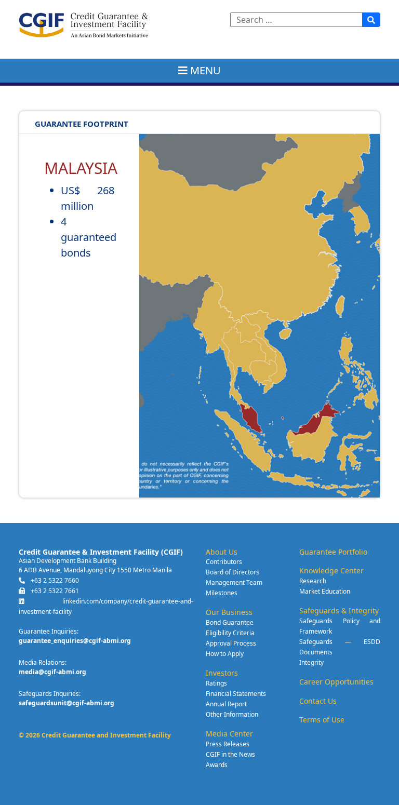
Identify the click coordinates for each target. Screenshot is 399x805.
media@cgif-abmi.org (52, 671)
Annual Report (226, 704)
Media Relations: (42, 662)
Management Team (234, 582)
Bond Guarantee (230, 622)
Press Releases (227, 744)
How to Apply (225, 653)
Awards (217, 764)
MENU (203, 70)
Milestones (221, 592)
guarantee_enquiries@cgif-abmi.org (75, 640)
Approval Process (231, 643)
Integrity (311, 662)
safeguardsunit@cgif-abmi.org (66, 703)
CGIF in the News (230, 754)
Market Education (324, 591)
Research (312, 580)
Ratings (216, 683)
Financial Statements (236, 693)
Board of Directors (232, 572)
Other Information (232, 714)
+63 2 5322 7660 (54, 580)
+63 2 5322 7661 (54, 590)
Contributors (224, 561)
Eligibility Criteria (230, 632)
